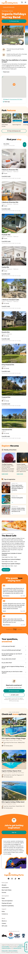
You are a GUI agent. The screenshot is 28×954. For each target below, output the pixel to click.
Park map (7, 101)
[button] (14, 84)
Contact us (5, 914)
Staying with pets (7, 903)
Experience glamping (8, 905)
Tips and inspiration (7, 900)
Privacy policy (5, 950)
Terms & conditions (12, 950)
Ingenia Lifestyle (21, 946)
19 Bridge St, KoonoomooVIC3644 (12, 99)
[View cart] (22, 2)
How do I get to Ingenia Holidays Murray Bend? (13, 667)
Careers (4, 923)
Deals (3, 898)
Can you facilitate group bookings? (11, 650)
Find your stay (15, 21)
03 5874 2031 (15, 695)
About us (4, 921)
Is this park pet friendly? (8, 646)
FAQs (3, 911)
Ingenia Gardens (6, 948)
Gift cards (4, 926)
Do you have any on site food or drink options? (12, 672)
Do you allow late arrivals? (9, 659)
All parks (4, 885)
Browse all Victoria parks (8, 7)
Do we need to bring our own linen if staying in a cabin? (12, 654)
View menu (6, 569)
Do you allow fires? (7, 662)
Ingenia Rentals (17, 948)
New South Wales (6, 890)
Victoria (4, 892)
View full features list (15, 131)
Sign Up (14, 832)
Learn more (5, 474)
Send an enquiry (14, 691)
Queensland (5, 887)
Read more (6, 72)
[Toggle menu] (25, 2)
